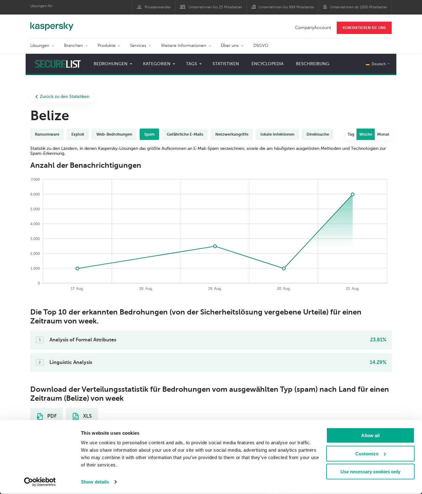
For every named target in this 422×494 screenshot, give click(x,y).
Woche (365, 134)
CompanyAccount (313, 27)
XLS (87, 416)
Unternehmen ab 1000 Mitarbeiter (358, 7)
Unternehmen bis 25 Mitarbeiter (215, 7)
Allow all (370, 435)
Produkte (107, 45)
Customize (366, 453)
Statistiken (226, 63)
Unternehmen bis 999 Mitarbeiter (286, 7)
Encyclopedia (267, 63)
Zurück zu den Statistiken (64, 96)
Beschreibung (312, 63)
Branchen (73, 45)
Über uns (229, 45)
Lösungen (39, 45)
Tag (351, 134)
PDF (51, 416)
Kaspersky (52, 23)
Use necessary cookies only (370, 471)
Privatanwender (158, 7)
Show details (95, 481)
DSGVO (260, 45)
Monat (383, 134)
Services (138, 45)
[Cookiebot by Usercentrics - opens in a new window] (40, 482)
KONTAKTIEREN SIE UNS (364, 28)
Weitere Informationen (183, 45)
